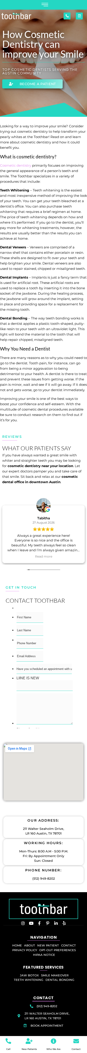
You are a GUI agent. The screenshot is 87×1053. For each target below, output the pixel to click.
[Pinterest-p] (48, 923)
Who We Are (53, 1049)
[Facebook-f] (39, 923)
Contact (76, 1049)
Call (8, 1049)
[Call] (8, 1041)
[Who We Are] (53, 1041)
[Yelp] (64, 923)
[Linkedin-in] (56, 923)
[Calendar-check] (79, 16)
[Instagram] (23, 923)
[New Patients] (29, 1041)
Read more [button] (43, 556)
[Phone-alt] (67, 16)
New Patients (29, 1049)
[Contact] (76, 1041)
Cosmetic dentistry (15, 165)
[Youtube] (31, 923)
